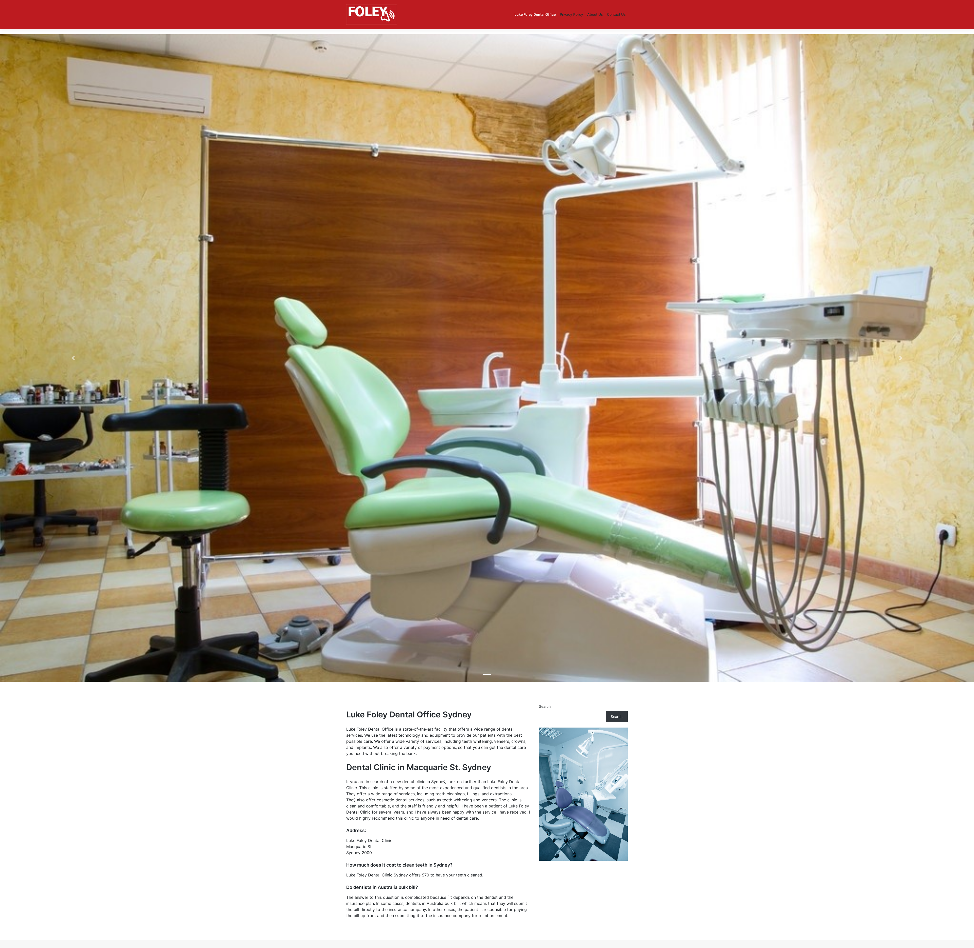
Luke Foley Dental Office (535, 14)
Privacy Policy (571, 14)
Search (545, 706)
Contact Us (616, 14)
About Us (595, 14)
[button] (73, 358)
